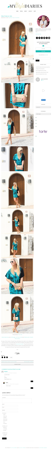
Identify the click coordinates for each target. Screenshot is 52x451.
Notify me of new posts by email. (5, 434)
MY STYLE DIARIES (13, 447)
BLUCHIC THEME (22, 447)
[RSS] (47, 38)
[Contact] (49, 38)
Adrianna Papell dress (5, 337)
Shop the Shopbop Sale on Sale (41, 74)
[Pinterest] (44, 38)
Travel (21, 11)
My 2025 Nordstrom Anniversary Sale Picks (43, 67)
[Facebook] (37, 38)
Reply (32, 381)
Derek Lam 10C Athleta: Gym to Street (9, 361)
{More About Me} (38, 34)
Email (3, 407)
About (25, 11)
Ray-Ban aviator (26, 337)
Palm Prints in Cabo (6, 16)
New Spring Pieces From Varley (41, 70)
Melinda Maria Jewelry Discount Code (42, 72)
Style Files (10, 17)
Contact (30, 11)
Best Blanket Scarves (28, 361)
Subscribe (43, 51)
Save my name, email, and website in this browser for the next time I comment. (5, 418)
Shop (35, 11)
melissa (5, 371)
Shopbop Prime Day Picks (40, 68)
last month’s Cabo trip (19, 344)
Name (3, 404)
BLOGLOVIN (46, 54)
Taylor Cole (20, 334)
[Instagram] (42, 38)
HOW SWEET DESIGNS (43, 447)
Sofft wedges (13, 337)
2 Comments (17, 17)
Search (37, 60)
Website (3, 410)
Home (17, 11)
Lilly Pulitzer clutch (19, 337)
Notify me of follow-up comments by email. (5, 428)
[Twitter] (39, 38)
